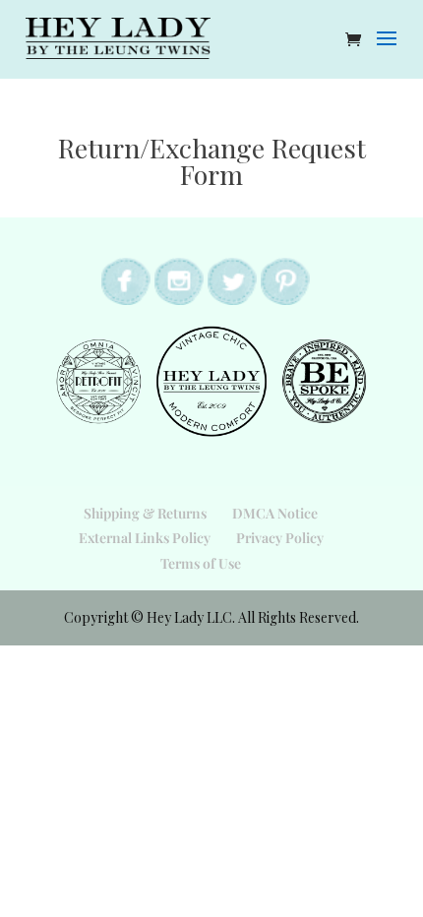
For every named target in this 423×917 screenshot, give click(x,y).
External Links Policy (145, 537)
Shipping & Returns (145, 513)
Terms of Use (200, 563)
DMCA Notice (275, 513)
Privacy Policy (280, 537)
